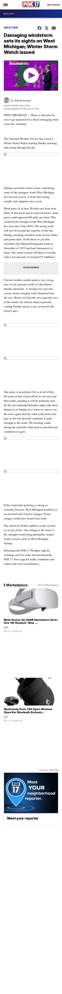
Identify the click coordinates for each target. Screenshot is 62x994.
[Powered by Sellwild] (53, 770)
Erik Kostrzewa (23, 100)
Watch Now (52, 5)
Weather (11, 27)
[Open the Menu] (5, 5)
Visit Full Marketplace (47, 585)
